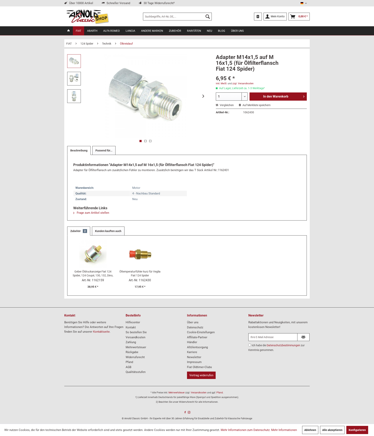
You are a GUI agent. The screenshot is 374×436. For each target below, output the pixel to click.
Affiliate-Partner (197, 337)
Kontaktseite (101, 331)
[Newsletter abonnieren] (303, 337)
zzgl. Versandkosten (243, 83)
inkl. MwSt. (221, 83)
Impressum (194, 362)
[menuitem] (177, 16)
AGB (128, 367)
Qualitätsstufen (136, 372)
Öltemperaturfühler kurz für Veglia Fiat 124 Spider (140, 273)
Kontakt (131, 327)
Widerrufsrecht (135, 357)
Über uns (192, 322)
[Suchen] (208, 16)
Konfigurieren (357, 430)
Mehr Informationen (284, 430)
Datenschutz (195, 327)
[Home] (68, 30)
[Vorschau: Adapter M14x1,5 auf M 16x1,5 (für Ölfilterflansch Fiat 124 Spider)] (74, 61)
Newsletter (194, 357)
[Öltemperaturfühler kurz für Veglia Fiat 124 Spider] (140, 254)
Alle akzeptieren (332, 430)
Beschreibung (78, 150)
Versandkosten (135, 337)
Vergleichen (226, 105)
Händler (192, 342)
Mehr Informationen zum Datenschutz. (245, 430)
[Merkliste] (258, 16)
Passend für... (103, 150)
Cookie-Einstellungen (201, 332)
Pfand (129, 362)
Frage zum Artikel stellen (92, 212)
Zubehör (78, 231)
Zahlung (131, 342)
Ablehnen (310, 430)
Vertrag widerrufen (201, 375)
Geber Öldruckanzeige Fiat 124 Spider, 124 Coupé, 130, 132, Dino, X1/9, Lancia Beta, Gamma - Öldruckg (93, 273)
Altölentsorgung (197, 347)
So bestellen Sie (136, 332)
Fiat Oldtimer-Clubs (199, 367)
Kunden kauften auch (108, 231)
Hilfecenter (133, 322)
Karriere (192, 352)
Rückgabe (132, 352)
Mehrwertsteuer (136, 347)
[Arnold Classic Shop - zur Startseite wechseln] (87, 16)
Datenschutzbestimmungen (283, 345)
